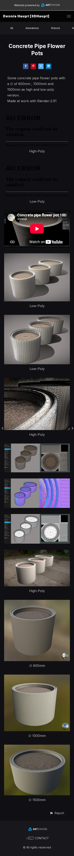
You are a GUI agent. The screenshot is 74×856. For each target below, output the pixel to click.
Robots (55, 28)
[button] (57, 813)
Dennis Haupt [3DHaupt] (26, 16)
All (11, 28)
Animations (32, 28)
